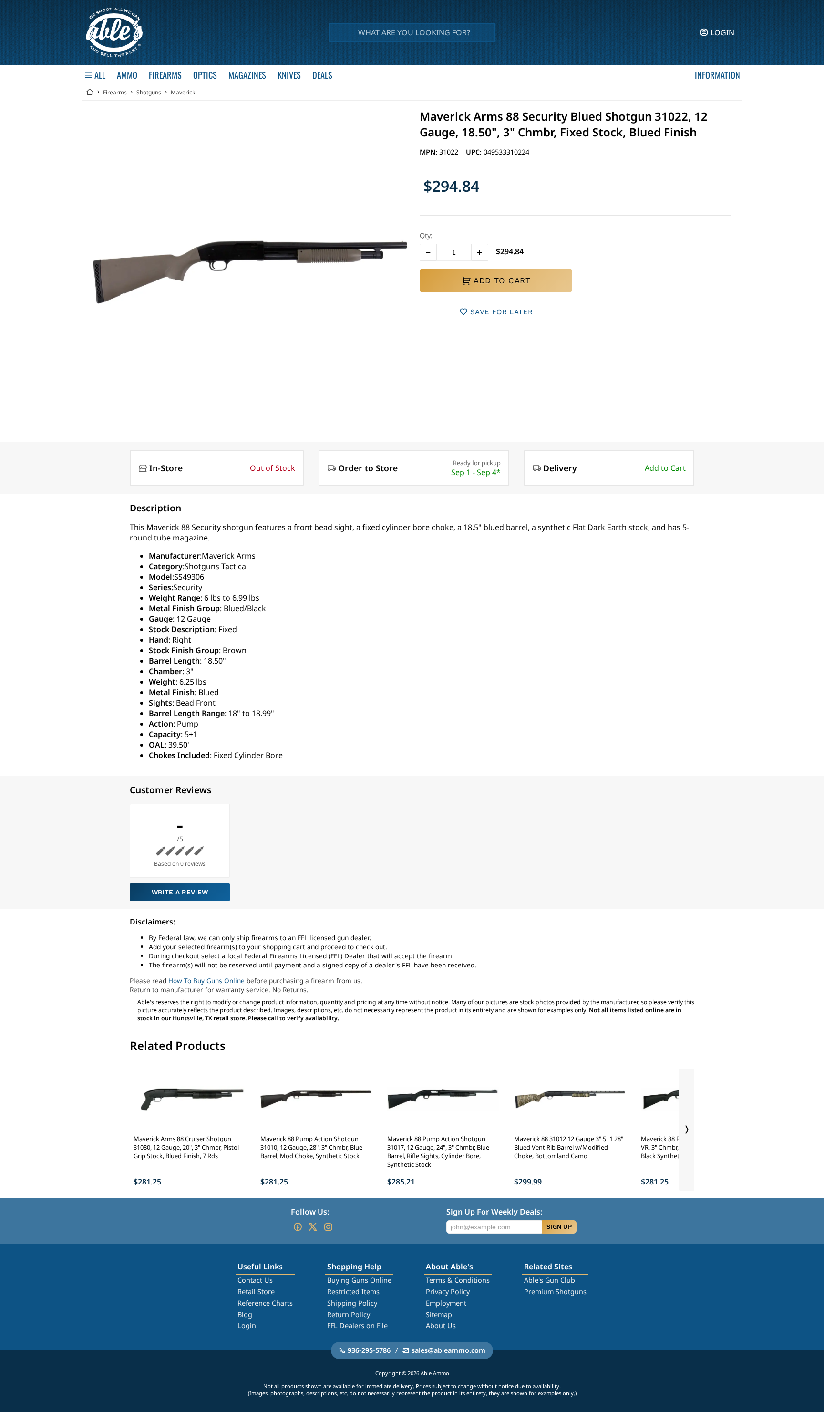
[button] (428, 252)
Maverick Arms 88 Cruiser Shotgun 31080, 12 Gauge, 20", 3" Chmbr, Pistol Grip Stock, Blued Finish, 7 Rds (186, 1147)
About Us (441, 1325)
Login (246, 1325)
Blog (244, 1314)
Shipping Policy (352, 1303)
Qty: (426, 235)
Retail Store (256, 1291)
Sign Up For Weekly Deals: (494, 1211)
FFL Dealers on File (357, 1325)
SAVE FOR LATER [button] (501, 312)
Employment (446, 1303)
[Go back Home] (89, 92)
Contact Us (255, 1280)
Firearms (115, 92)
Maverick (183, 92)
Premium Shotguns (555, 1291)
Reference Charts (265, 1303)
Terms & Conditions (458, 1280)
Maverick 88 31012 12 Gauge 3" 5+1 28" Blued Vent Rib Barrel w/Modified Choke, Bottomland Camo (568, 1147)
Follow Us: (310, 1211)
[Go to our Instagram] (328, 1227)
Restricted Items (353, 1291)
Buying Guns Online (359, 1280)
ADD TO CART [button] (502, 280)
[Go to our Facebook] (297, 1227)
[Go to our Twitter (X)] (312, 1227)
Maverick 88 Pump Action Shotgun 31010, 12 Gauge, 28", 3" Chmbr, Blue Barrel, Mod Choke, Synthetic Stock (311, 1147)
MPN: (429, 151)
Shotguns (148, 92)
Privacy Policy (448, 1291)
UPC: (475, 151)
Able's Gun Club (549, 1280)
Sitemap (439, 1314)
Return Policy (348, 1314)
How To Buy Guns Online (206, 980)
